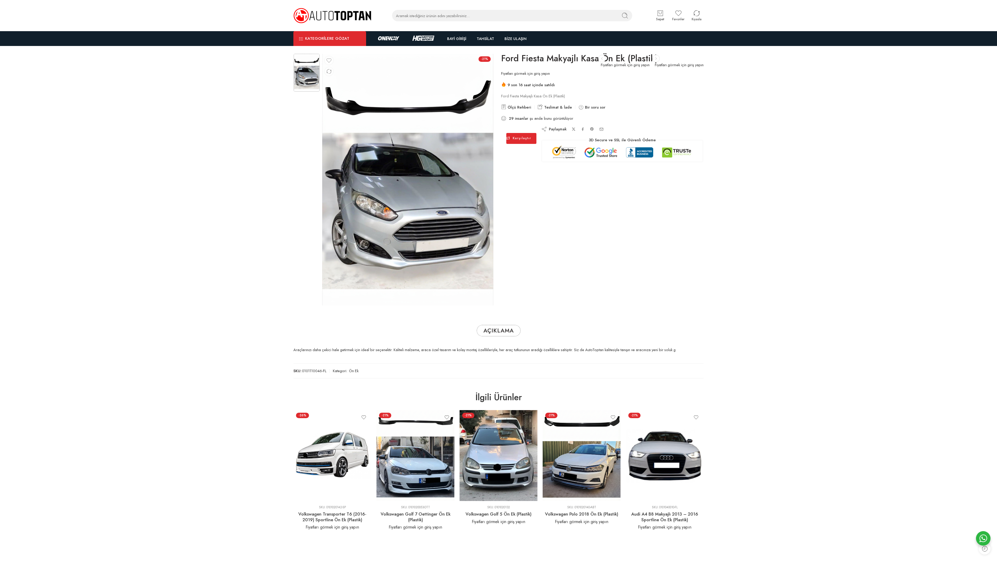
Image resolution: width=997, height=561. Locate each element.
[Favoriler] (329, 60)
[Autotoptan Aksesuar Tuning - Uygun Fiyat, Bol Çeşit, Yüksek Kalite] (332, 15)
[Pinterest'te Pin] (592, 129)
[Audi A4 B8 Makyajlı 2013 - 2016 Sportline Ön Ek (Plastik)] (665, 455)
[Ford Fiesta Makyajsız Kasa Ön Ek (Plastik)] (602, 58)
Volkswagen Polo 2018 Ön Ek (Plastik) (581, 514)
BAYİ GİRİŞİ (456, 38)
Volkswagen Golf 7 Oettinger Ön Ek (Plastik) (415, 517)
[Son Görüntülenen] (985, 549)
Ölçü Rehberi (518, 107)
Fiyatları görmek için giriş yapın (679, 65)
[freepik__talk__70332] (307, 73)
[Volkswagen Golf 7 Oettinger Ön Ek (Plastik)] (415, 455)
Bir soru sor (594, 107)
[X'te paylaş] (574, 129)
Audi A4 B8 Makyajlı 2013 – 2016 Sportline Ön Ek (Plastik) (664, 517)
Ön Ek (354, 370)
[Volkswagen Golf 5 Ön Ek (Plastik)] (498, 455)
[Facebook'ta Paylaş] (583, 129)
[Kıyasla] (329, 71)
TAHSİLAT (485, 38)
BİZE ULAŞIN (515, 38)
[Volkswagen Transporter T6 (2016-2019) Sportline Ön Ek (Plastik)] (332, 455)
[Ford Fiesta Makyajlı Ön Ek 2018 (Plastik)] (656, 58)
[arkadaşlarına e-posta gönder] (601, 129)
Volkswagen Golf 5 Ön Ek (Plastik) (498, 514)
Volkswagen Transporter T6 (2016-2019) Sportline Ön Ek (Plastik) (332, 517)
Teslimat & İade (557, 107)
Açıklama (498, 330)
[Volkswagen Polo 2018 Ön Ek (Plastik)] (582, 455)
